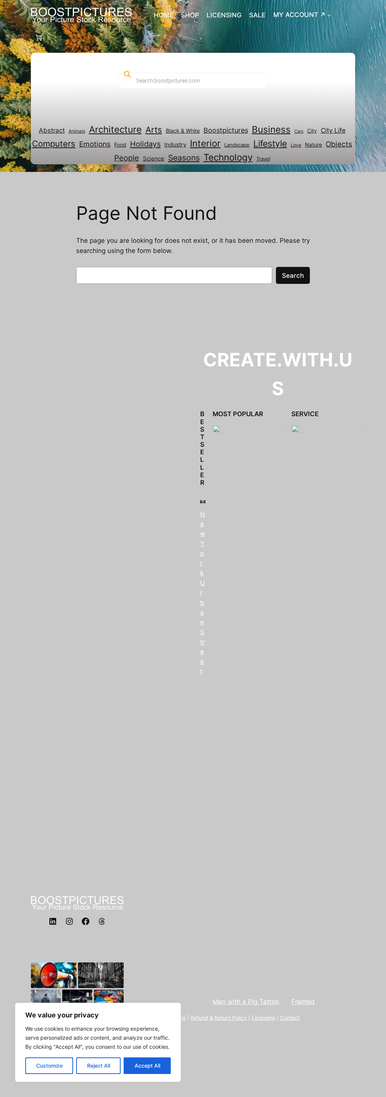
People (126, 157)
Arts (154, 130)
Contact (290, 1017)
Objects (339, 144)
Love (296, 145)
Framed (303, 1001)
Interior (205, 143)
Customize (49, 1065)
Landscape (237, 145)
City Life (333, 130)
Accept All (147, 1065)
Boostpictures (226, 130)
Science (153, 158)
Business (271, 129)
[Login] (352, 15)
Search (293, 275)
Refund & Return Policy (218, 1017)
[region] (98, 1042)
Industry (175, 144)
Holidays (145, 144)
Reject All (98, 1065)
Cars (298, 131)
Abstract (52, 130)
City (312, 130)
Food (120, 144)
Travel (263, 159)
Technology (228, 157)
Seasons (184, 157)
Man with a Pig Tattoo (246, 1001)
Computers (53, 144)
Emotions (94, 144)
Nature (313, 145)
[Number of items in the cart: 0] (39, 37)
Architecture (115, 129)
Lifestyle (270, 143)
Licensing (263, 1017)
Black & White (183, 131)
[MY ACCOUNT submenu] (329, 15)
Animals (77, 131)
